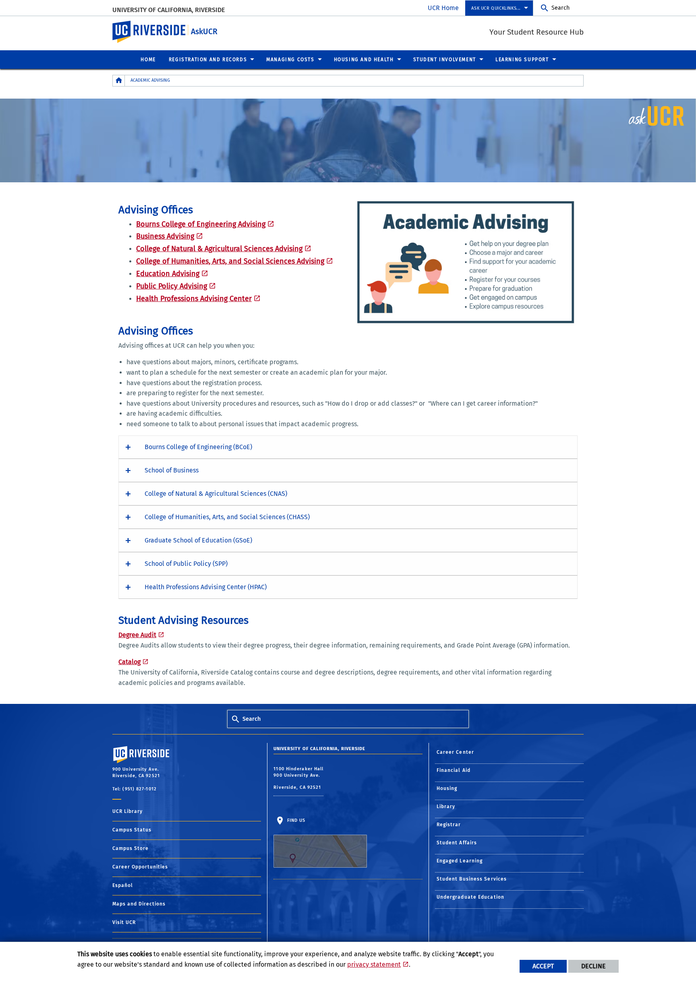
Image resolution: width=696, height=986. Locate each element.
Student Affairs (457, 843)
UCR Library (127, 811)
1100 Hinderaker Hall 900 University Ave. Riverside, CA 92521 (298, 778)
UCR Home (443, 8)
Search (560, 7)
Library (446, 806)
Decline (593, 966)
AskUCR (204, 31)
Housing (447, 788)
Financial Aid (453, 770)
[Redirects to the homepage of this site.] (119, 80)
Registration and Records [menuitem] (208, 59)
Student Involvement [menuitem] (444, 59)
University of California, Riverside (168, 10)
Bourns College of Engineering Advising (200, 224)
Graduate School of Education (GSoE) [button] (198, 540)
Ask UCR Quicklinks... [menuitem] (496, 8)
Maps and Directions (139, 904)
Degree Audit (137, 635)
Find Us (295, 820)
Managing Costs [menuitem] (290, 59)
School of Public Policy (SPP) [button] (186, 563)
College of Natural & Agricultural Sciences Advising (219, 248)
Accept (543, 966)
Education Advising (167, 273)
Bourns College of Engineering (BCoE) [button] (198, 447)
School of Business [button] (172, 470)
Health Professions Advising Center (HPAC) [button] (206, 587)
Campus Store (130, 848)
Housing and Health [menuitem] (364, 59)
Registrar (449, 824)
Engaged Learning (460, 861)
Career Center (455, 752)
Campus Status (131, 830)
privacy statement (374, 964)
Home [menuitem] (148, 59)
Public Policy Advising (171, 286)
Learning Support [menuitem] (522, 59)
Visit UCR (124, 922)
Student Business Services (472, 879)
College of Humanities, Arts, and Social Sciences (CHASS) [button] (227, 517)
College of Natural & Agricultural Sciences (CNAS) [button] (216, 493)
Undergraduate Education (470, 897)
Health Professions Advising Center (194, 298)
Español (122, 885)
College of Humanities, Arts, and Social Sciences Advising (230, 261)
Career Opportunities (140, 867)
